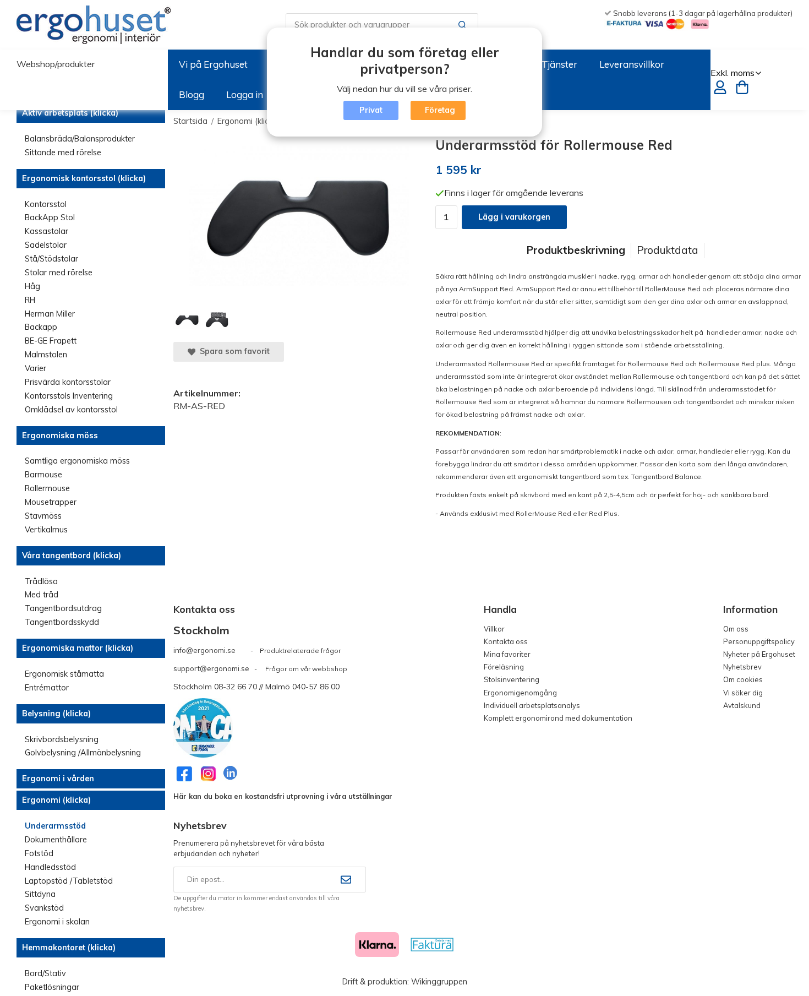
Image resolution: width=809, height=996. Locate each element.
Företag (440, 110)
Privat (370, 110)
